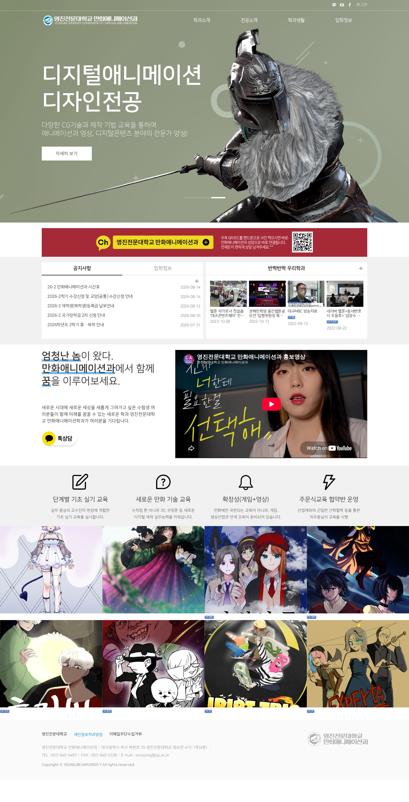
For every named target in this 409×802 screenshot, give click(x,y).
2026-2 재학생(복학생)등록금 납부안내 (80, 306)
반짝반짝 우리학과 (286, 268)
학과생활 (296, 20)
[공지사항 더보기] (196, 281)
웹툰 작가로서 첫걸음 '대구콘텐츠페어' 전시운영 (227, 313)
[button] (191, 197)
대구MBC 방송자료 (302, 311)
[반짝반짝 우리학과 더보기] (361, 268)
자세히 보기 (67, 153)
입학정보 (343, 20)
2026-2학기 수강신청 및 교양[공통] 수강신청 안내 (90, 296)
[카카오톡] (334, 5)
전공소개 (249, 20)
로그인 (361, 5)
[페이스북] (350, 5)
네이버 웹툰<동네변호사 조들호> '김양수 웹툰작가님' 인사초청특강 (343, 313)
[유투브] (342, 5)
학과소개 (201, 20)
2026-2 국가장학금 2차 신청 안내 (76, 315)
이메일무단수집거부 (125, 734)
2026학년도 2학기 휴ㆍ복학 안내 (75, 325)
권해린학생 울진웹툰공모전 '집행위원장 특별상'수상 (267, 313)
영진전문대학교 (54, 734)
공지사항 (82, 268)
